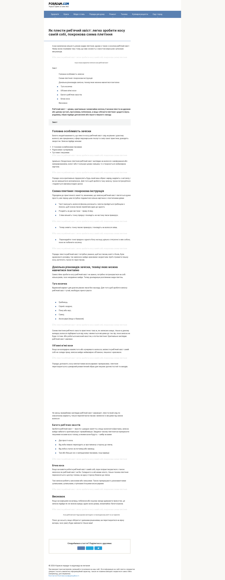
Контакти (52, 576)
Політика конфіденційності (68, 576)
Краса (66, 14)
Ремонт (112, 14)
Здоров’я (55, 14)
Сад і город (157, 14)
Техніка (124, 14)
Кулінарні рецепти (140, 14)
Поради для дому (97, 14)
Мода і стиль (79, 14)
